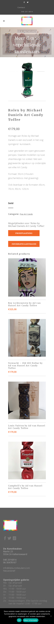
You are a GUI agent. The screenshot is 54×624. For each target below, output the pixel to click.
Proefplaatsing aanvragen (23, 234)
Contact (21, 7)
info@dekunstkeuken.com (16, 567)
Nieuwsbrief (9, 570)
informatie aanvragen (24, 244)
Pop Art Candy (26, 214)
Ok (19, 620)
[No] (51, 616)
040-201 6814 (27, 12)
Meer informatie (30, 620)
